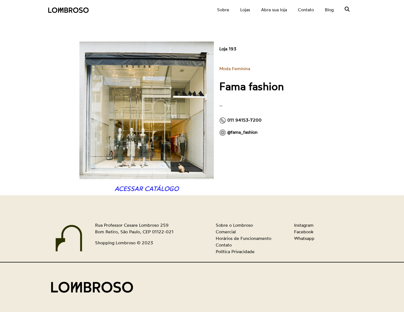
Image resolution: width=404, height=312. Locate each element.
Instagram (304, 225)
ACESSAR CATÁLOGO (147, 189)
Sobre (223, 9)
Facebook (303, 231)
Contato (306, 9)
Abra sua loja (274, 9)
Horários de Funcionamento (243, 238)
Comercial (226, 231)
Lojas (245, 9)
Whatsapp (304, 238)
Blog (329, 9)
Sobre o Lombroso (234, 225)
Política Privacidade (235, 251)
